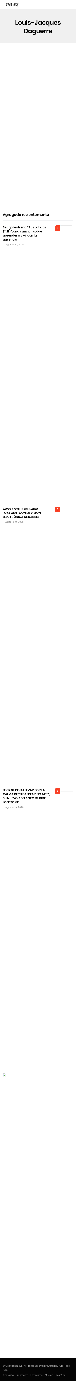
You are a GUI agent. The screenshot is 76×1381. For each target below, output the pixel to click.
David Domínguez (19, 125)
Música (49, 1375)
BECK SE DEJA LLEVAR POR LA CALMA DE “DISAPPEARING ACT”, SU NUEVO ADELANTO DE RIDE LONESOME (26, 796)
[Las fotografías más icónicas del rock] (38, 88)
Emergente (22, 1375)
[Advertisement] (38, 165)
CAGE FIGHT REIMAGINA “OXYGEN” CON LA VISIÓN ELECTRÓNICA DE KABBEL (22, 512)
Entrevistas (36, 1375)
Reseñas (60, 1375)
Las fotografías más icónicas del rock (35, 114)
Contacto (8, 1375)
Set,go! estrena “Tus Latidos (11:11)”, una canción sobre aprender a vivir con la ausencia (24, 233)
